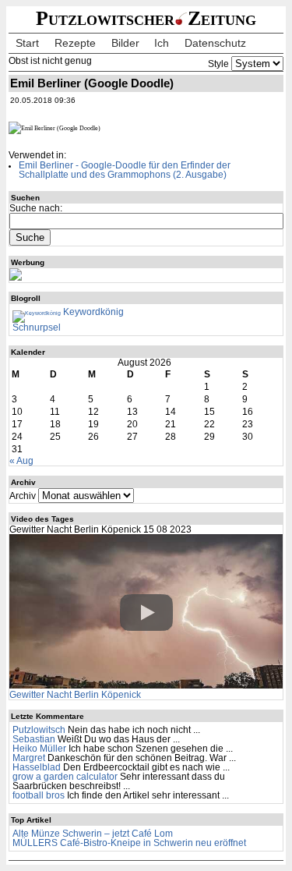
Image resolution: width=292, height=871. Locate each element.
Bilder (125, 43)
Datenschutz (215, 43)
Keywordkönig (92, 312)
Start (27, 43)
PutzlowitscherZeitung (145, 18)
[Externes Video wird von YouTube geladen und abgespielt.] (146, 612)
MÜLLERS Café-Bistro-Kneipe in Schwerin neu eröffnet (129, 843)
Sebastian (33, 739)
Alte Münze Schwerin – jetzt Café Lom (92, 833)
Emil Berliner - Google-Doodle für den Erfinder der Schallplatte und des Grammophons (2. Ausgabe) (124, 170)
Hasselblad (36, 767)
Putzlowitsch (38, 730)
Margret (28, 758)
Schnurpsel (36, 327)
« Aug (21, 461)
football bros (38, 795)
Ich (161, 43)
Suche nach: (35, 208)
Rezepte (75, 43)
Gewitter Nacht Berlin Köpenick (75, 694)
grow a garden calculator (65, 776)
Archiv (22, 496)
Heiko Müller (39, 748)
